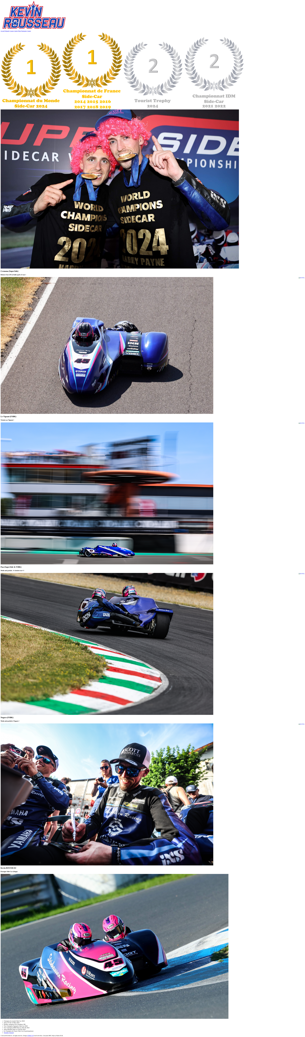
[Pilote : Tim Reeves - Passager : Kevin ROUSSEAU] (114, 1018)
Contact (29, 31)
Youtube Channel (9, 1033)
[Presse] (107, 413)
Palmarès (7, 31)
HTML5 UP (30, 1035)
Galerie (16, 31)
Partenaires (24, 31)
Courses (12, 31)
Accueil (3, 31)
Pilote (19, 31)
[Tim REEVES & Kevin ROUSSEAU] (120, 268)
